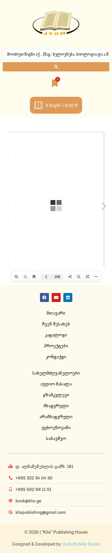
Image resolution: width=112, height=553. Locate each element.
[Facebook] (44, 297)
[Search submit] (56, 66)
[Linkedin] (67, 297)
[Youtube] (56, 297)
